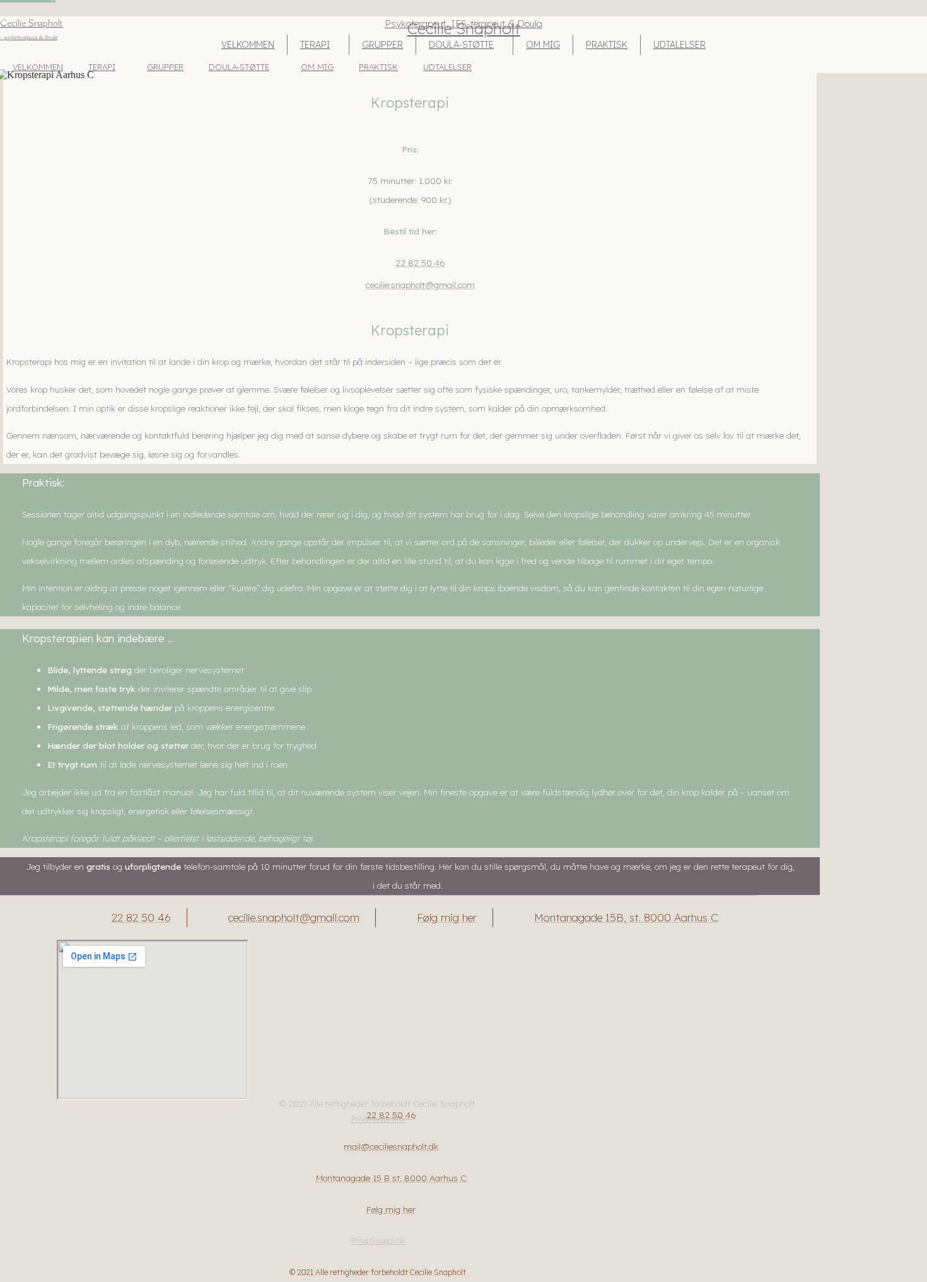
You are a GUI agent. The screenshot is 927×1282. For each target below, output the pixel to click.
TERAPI (315, 44)
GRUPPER (382, 44)
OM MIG (543, 44)
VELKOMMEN (247, 44)
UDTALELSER (679, 44)
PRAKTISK (606, 44)
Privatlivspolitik (378, 1240)
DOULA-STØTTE (461, 44)
